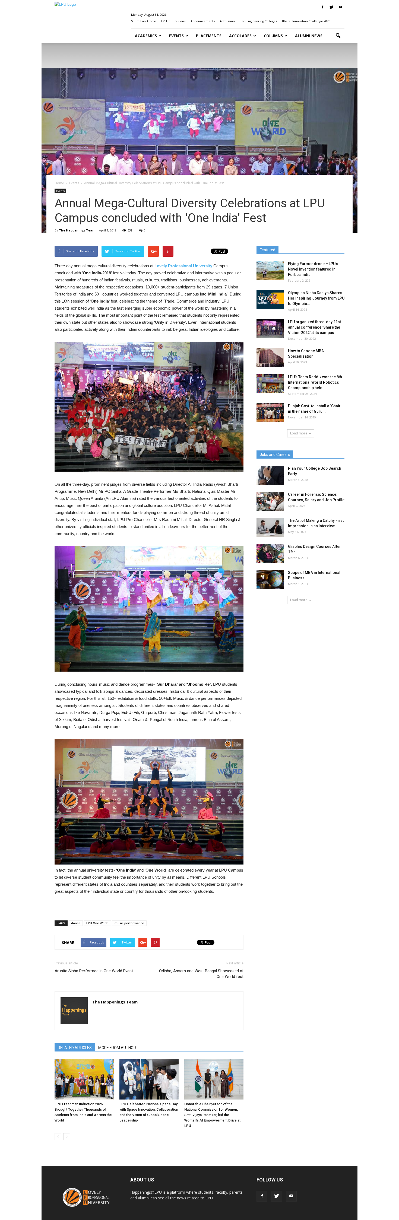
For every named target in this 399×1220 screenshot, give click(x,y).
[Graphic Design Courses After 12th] (270, 553)
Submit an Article (143, 21)
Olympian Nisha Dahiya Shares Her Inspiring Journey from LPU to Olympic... (316, 298)
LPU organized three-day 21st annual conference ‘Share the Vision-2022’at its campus (314, 327)
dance (75, 923)
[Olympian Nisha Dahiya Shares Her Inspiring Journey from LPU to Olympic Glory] (270, 299)
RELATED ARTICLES (75, 1048)
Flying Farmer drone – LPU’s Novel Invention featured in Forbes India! (313, 269)
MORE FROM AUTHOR (117, 1048)
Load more (298, 433)
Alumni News (308, 35)
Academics (146, 35)
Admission (227, 21)
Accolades (240, 35)
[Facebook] (322, 7)
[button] (337, 35)
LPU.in (165, 21)
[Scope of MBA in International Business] (270, 579)
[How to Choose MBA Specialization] (270, 357)
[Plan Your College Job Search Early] (270, 475)
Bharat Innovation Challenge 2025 (306, 21)
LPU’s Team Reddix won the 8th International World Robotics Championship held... (315, 382)
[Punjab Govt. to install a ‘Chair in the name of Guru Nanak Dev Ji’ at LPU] (270, 412)
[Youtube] (340, 7)
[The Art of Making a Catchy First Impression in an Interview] (270, 527)
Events (176, 35)
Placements (208, 35)
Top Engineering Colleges (258, 21)
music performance (129, 923)
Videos (180, 21)
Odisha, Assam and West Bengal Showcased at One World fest (201, 973)
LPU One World (97, 923)
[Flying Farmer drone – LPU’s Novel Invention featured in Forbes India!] (270, 270)
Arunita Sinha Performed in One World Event (94, 970)
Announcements (203, 21)
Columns (273, 35)
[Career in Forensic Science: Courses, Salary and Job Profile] (270, 501)
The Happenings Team (77, 230)
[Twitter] (331, 7)
